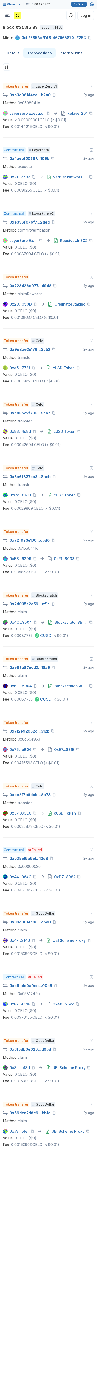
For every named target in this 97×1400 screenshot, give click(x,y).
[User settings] (91, 4)
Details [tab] (13, 53)
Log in (85, 15)
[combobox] (6, 67)
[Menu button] (7, 15)
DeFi (76, 4)
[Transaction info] (91, 86)
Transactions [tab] (39, 53)
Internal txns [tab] (71, 53)
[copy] (90, 37)
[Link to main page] (17, 15)
